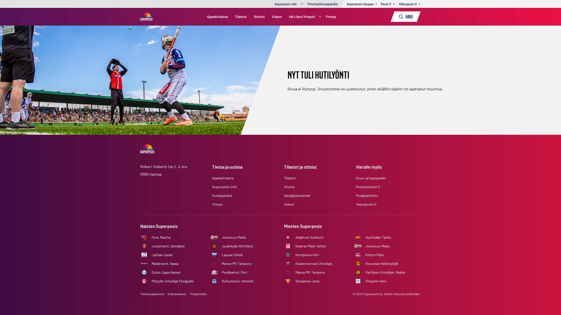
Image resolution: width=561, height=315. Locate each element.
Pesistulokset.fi (368, 187)
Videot (277, 16)
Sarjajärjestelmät (297, 195)
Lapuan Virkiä (232, 255)
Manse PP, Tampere (236, 263)
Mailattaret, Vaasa (165, 263)
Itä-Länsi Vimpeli (302, 16)
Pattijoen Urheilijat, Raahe (385, 272)
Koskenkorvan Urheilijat (313, 263)
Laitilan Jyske (162, 255)
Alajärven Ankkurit (309, 237)
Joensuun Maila (234, 237)
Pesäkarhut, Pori (234, 272)
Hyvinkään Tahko (378, 237)
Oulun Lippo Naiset (166, 272)
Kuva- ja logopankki (371, 178)
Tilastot (241, 16)
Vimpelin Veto (376, 281)
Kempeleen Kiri (307, 255)
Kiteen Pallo (375, 255)
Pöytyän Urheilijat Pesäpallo (173, 281)
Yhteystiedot (198, 294)
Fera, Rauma (161, 237)
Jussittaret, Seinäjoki (168, 246)
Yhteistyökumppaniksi (322, 4)
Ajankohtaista (217, 16)
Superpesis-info (286, 4)
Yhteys (330, 16)
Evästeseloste (177, 294)
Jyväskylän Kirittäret (237, 246)
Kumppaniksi (222, 195)
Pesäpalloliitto (367, 195)
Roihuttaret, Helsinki (238, 281)
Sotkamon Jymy (307, 281)
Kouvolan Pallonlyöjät (382, 263)
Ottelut (259, 16)
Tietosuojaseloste (152, 294)
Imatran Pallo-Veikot (310, 246)
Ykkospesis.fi (366, 204)
